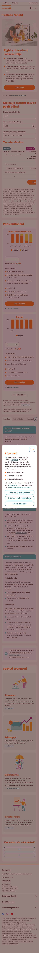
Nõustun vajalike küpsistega (19, 498)
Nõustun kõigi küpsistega (19, 492)
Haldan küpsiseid (19, 504)
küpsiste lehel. (13, 485)
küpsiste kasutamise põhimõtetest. (19, 487)
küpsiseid (15, 460)
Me (6, 457)
